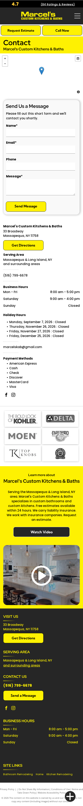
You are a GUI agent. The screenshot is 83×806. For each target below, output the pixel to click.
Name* (12, 126)
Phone (11, 159)
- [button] (5, 63)
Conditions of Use (60, 789)
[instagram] (13, 395)
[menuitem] (19, 774)
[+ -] (41, 75)
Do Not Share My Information (34, 789)
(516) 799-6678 (15, 275)
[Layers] (78, 58)
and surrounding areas (21, 665)
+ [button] (5, 58)
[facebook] (6, 395)
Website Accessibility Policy (52, 792)
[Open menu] (77, 16)
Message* (14, 176)
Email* (11, 142)
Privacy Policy (7, 789)
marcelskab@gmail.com (22, 347)
